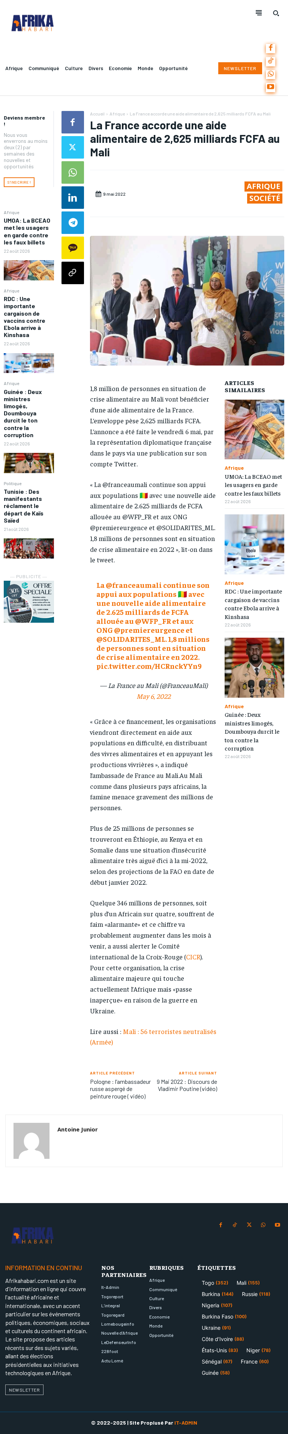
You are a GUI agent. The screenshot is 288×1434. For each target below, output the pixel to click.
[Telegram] (73, 222)
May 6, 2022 (153, 696)
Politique (12, 483)
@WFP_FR (153, 620)
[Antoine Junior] (32, 1141)
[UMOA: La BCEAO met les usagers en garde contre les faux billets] (29, 270)
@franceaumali (134, 584)
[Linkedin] (73, 197)
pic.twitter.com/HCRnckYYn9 (149, 665)
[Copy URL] (73, 273)
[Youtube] (270, 87)
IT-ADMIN (185, 1422)
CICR (193, 956)
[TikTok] (270, 61)
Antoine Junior (77, 1129)
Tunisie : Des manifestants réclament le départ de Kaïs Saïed (24, 506)
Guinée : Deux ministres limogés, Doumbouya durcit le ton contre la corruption (23, 413)
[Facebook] (270, 48)
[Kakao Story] (73, 248)
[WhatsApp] (270, 74)
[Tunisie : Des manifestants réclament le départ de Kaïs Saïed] (29, 548)
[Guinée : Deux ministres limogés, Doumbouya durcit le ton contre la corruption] (29, 463)
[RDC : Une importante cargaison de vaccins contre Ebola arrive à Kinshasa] (29, 363)
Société (264, 198)
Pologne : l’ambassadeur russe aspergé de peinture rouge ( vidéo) (120, 1088)
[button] (276, 13)
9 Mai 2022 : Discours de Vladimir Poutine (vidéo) (187, 1085)
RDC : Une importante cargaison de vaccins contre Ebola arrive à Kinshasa (24, 316)
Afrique (11, 212)
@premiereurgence (149, 629)
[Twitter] (73, 147)
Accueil (97, 113)
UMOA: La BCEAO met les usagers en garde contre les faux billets (27, 231)
